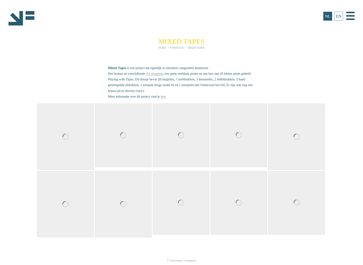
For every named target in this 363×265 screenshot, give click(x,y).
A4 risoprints (154, 73)
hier (163, 96)
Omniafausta (189, 260)
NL (327, 16)
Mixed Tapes (196, 47)
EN (338, 16)
